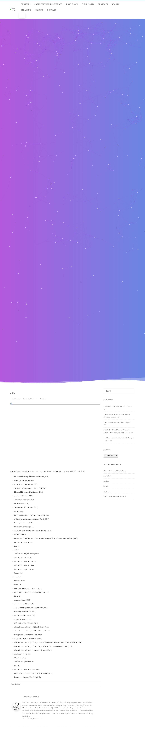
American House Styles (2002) (24, 604)
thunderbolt (107, 476)
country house (16, 471)
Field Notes (88, 4)
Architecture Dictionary (48, 4)
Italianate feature (19, 581)
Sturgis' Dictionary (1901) (22, 619)
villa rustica (18, 577)
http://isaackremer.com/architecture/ (115, 496)
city (33, 471)
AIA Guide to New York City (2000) (26, 623)
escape (43, 471)
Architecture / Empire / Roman (24, 569)
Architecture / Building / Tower (24, 565)
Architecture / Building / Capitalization (26, 669)
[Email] (98, 684)
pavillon (16, 665)
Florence (62, 471)
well (26, 471)
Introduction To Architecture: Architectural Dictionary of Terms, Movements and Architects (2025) (46, 538)
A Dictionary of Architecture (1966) (25, 484)
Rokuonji (17, 596)
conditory (107, 481)
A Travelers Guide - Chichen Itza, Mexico (27, 638)
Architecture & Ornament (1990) (24, 615)
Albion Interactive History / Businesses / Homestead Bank (32, 650)
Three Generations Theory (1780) (114, 422)
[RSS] (93, 684)
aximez (106, 486)
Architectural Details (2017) (23, 496)
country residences (20, 534)
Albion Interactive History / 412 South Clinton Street (31, 627)
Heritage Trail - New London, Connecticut (28, 635)
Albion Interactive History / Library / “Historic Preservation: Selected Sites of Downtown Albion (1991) (47, 642)
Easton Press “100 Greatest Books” (114, 406)
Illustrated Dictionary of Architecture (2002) (28, 492)
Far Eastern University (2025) (24, 527)
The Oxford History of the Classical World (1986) (30, 488)
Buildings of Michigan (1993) (23, 542)
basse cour (17, 584)
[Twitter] (80, 684)
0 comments (43, 398)
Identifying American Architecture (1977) (27, 588)
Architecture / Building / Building (25, 561)
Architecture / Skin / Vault (22, 557)
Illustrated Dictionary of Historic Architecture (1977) (31, 476)
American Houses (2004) (22, 600)
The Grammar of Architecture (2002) (26, 507)
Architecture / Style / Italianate (24, 662)
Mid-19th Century (20, 658)
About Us (26, 4)
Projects (103, 4)
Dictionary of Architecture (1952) (25, 611)
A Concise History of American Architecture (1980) (30, 608)
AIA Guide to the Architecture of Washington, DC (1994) (32, 530)
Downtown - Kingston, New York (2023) (27, 677)
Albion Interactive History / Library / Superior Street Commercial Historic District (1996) (43, 646)
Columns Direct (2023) (21, 503)
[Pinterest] (84, 684)
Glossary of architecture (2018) (24, 480)
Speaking (26, 10)
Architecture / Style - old (22, 654)
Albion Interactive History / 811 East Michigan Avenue (32, 631)
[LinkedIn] (89, 684)
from (57, 471)
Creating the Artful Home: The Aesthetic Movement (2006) (33, 673)
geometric (107, 491)
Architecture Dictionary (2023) (24, 500)
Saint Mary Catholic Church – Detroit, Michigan (118, 438)
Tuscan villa (18, 573)
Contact (51, 10)
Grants (115, 4)
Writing (39, 10)
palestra (16, 546)
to (28, 471)
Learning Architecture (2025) (23, 523)
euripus (16, 550)
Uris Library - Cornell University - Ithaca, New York (31, 592)
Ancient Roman (19, 511)
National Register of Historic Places (114, 471)
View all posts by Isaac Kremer (32, 719)
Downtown (72, 4)
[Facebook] (75, 684)
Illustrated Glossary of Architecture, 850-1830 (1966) (31, 515)
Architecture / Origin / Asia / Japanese (26, 554)
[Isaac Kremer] (14, 10)
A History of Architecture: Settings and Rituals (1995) (31, 519)
